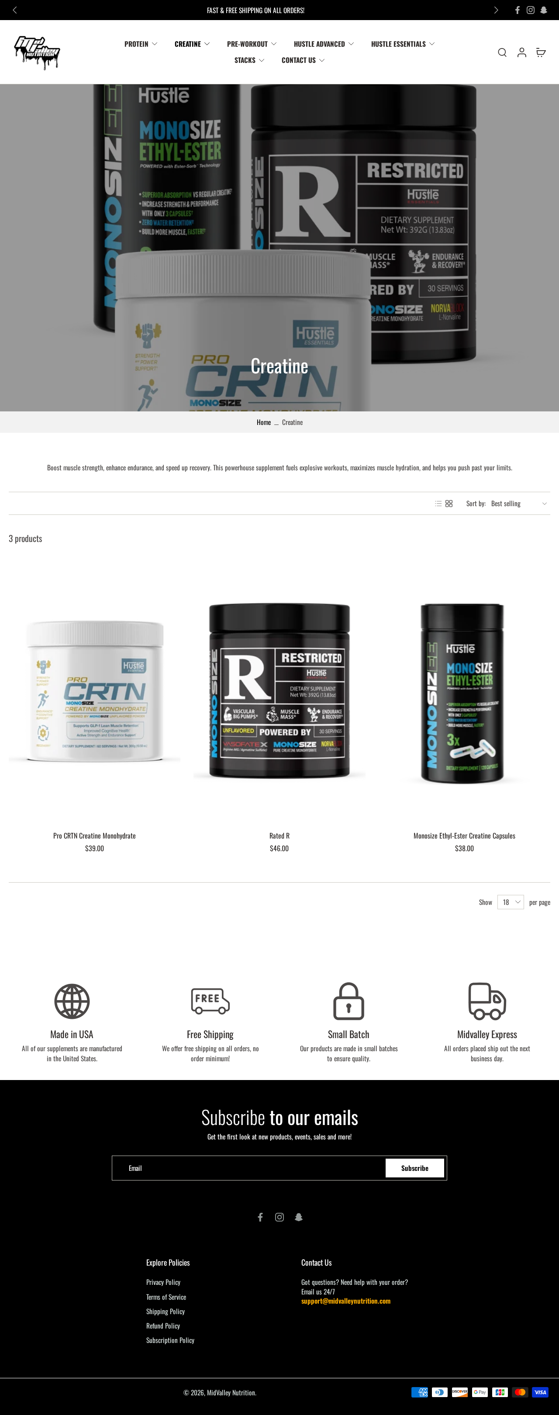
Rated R (279, 835)
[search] (502, 52)
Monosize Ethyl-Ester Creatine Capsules (464, 835)
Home (264, 422)
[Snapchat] (543, 10)
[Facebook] (517, 10)
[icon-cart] (540, 52)
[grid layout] (449, 503)
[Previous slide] (15, 10)
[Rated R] (279, 691)
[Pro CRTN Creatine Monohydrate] (94, 691)
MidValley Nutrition (231, 1392)
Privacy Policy (163, 1282)
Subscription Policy (170, 1340)
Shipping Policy (165, 1311)
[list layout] (438, 503)
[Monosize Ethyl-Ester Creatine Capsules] (464, 691)
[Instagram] (530, 10)
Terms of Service (166, 1296)
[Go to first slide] (496, 10)
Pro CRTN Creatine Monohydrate (94, 835)
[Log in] (521, 52)
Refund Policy (163, 1325)
